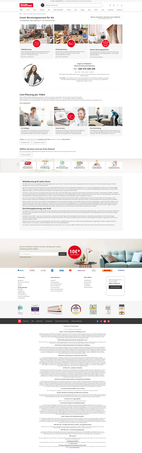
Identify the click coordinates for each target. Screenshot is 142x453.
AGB (32, 321)
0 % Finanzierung (22, 294)
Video (90, 81)
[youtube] (108, 321)
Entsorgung (20, 291)
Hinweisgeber (49, 321)
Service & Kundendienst (24, 296)
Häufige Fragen (21, 292)
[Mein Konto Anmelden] (113, 5)
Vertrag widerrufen (22, 287)
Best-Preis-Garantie (55, 285)
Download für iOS (25, 142)
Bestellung (20, 280)
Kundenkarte (87, 285)
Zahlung (20, 284)
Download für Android (39, 142)
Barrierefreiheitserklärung (61, 321)
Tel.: (84, 68)
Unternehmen (87, 280)
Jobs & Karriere (88, 282)
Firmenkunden (21, 298)
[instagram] (105, 321)
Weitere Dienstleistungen (57, 289)
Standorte (53, 280)
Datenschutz (39, 321)
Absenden (62, 254)
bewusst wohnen (88, 287)
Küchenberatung (55, 282)
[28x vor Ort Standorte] (110, 5)
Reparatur (20, 289)
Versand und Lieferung (23, 282)
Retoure (20, 285)
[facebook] (97, 321)
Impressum (25, 321)
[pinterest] (101, 321)
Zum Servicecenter (115, 287)
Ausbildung (87, 284)
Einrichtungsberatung (56, 284)
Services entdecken (26, 154)
